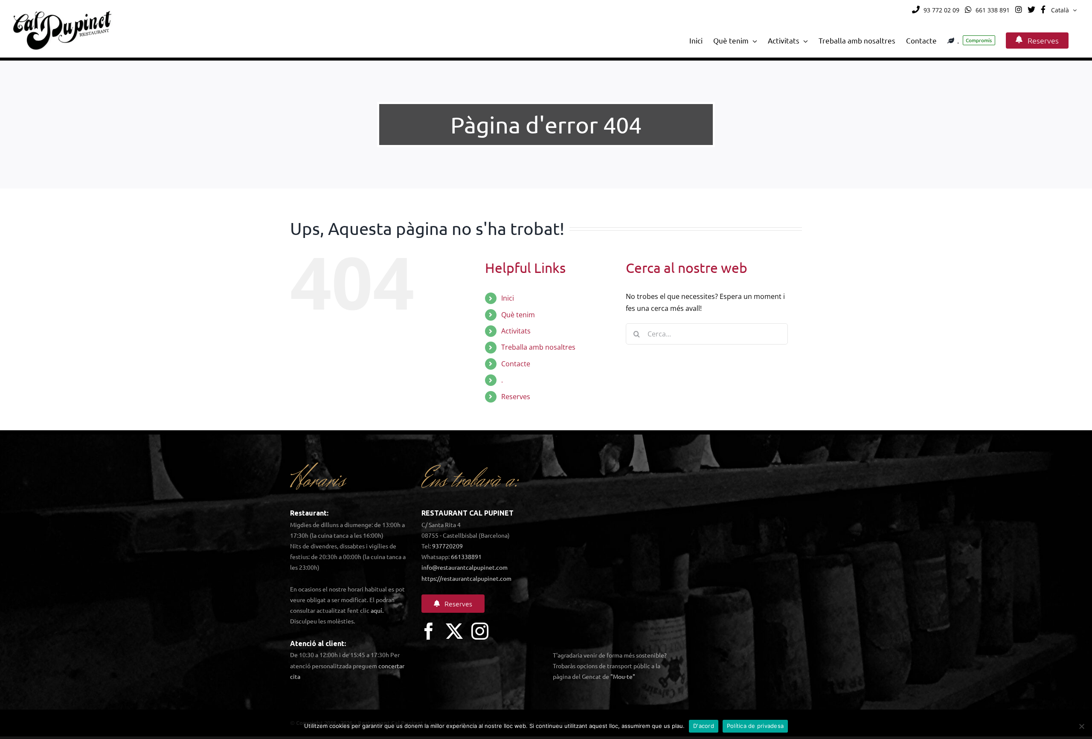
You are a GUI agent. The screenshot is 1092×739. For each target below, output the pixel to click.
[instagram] (479, 631)
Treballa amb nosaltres (538, 347)
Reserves (515, 396)
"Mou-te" (622, 676)
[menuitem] (1063, 10)
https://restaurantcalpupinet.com (466, 578)
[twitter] (454, 631)
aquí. (377, 610)
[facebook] (428, 631)
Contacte (515, 363)
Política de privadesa (755, 725)
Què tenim (518, 314)
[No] (1081, 726)
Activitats (516, 331)
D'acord (703, 725)
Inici (507, 298)
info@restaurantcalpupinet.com (464, 567)
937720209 (447, 546)
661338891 (466, 556)
